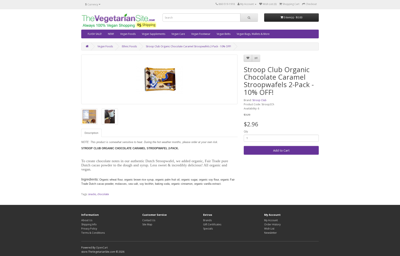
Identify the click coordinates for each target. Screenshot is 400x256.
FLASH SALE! (95, 34)
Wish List (269, 228)
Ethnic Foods (129, 46)
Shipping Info (89, 224)
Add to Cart (281, 150)
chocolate (103, 194)
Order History (272, 224)
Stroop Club (259, 100)
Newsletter (270, 233)
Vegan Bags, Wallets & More (253, 34)
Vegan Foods (128, 34)
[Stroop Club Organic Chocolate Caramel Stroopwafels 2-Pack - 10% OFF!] (159, 79)
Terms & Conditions (93, 233)
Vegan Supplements (153, 34)
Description (91, 133)
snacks (92, 194)
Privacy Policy (89, 228)
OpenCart (102, 247)
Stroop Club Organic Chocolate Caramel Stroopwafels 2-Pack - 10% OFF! (188, 46)
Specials (208, 228)
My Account (271, 220)
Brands (207, 220)
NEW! (111, 34)
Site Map (147, 224)
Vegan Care (178, 34)
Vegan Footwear (200, 34)
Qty (246, 131)
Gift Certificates (212, 224)
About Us (86, 220)
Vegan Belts (223, 34)
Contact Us (148, 220)
